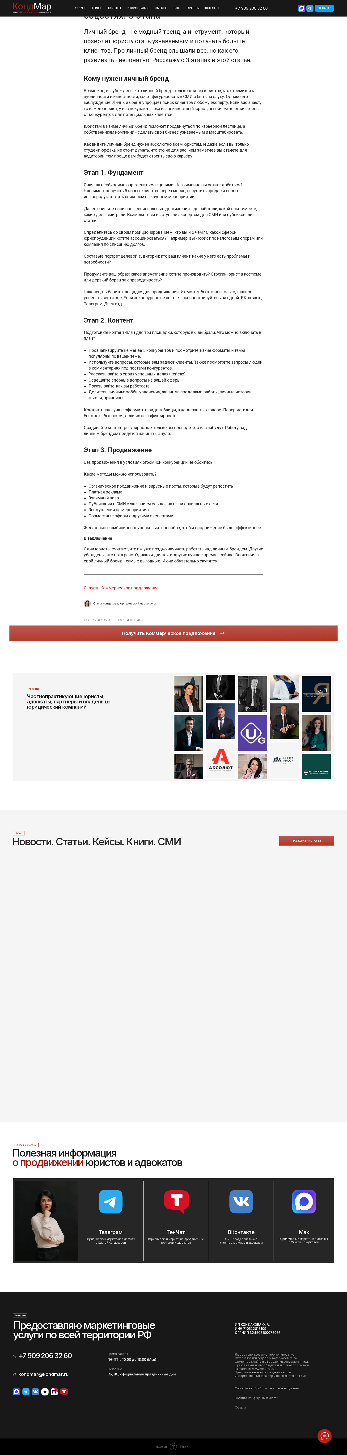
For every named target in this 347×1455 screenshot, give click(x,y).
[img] (301, 8)
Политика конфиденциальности (256, 1398)
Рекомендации (137, 8)
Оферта (240, 1407)
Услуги (80, 8)
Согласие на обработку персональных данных (267, 1388)
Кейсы (96, 8)
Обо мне (161, 8)
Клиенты (114, 8)
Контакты (211, 8)
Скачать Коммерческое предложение (121, 587)
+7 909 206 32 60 (251, 8)
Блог (177, 8)
